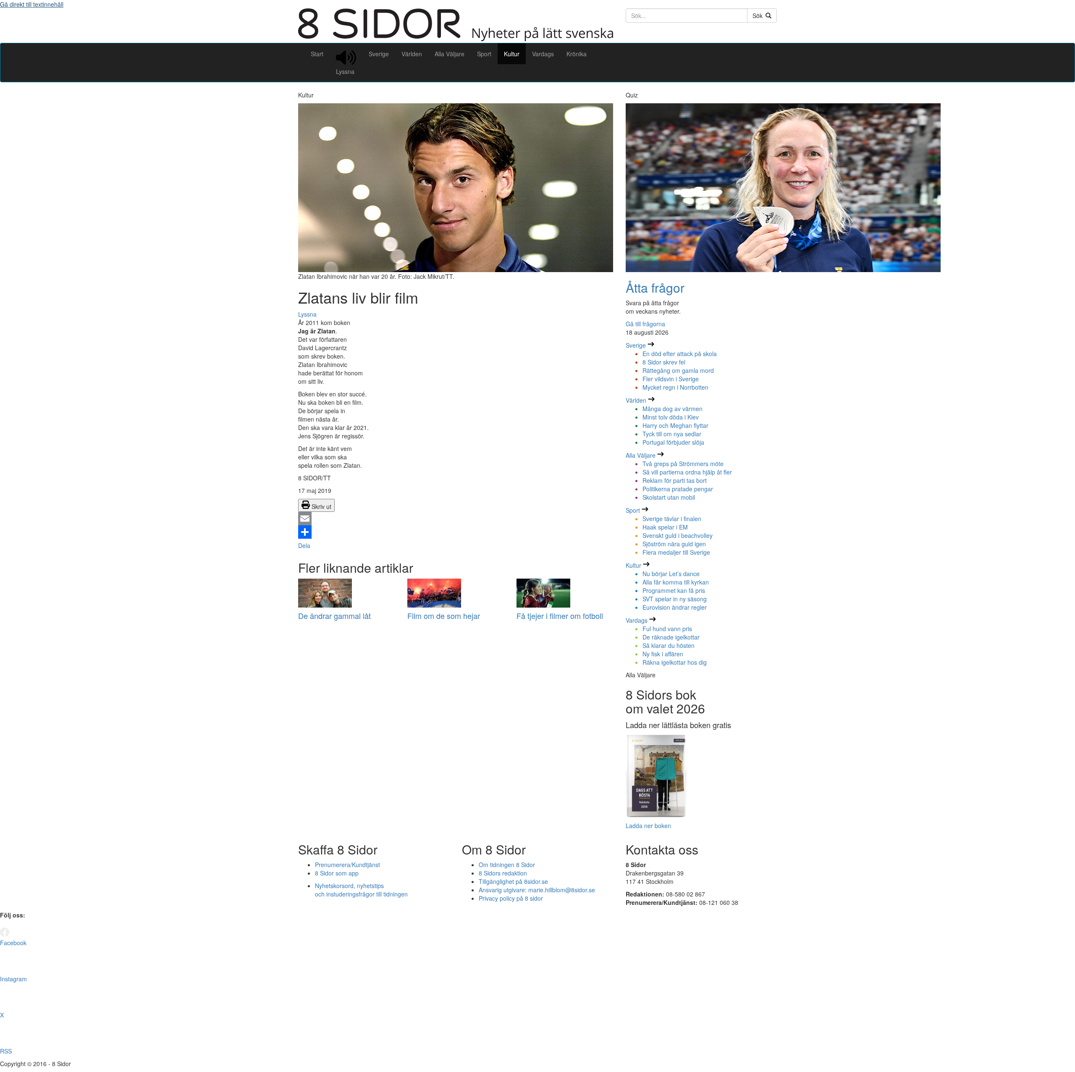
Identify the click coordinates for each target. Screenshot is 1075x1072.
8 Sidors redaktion (503, 873)
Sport (484, 54)
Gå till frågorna (645, 324)
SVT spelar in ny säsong (674, 599)
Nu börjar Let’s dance (671, 573)
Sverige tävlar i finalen (671, 518)
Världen (411, 54)
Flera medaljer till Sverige (676, 552)
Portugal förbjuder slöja (673, 442)
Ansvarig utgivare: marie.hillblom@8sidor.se (537, 890)
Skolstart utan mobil (668, 497)
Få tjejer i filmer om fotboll (560, 615)
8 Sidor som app (337, 873)
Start (317, 54)
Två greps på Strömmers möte (683, 463)
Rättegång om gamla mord (678, 370)
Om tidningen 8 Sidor (507, 864)
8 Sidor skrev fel (663, 362)
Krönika (576, 54)
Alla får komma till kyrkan (675, 582)
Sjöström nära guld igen (674, 544)
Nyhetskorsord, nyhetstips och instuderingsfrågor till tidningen (361, 889)
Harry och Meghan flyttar (675, 425)
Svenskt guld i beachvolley (677, 535)
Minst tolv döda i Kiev (670, 417)
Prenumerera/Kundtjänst (347, 864)
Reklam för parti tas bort (674, 480)
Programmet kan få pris (673, 590)
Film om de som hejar (443, 615)
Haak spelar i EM (665, 527)
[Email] (455, 518)
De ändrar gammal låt (334, 615)
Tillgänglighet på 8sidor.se (513, 881)
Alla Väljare (449, 54)
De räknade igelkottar (671, 637)
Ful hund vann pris (667, 628)
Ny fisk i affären (662, 654)
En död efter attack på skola (679, 353)
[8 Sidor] (455, 38)
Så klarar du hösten (668, 645)
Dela (304, 545)
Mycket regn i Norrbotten (675, 387)
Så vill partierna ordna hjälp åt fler (687, 472)
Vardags (543, 54)
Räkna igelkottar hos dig (674, 662)
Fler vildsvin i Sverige (670, 379)
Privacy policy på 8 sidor (511, 898)
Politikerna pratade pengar (677, 489)
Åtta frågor (655, 287)
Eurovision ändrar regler (674, 607)
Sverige (379, 54)
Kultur (511, 54)
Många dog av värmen (672, 408)
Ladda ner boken (648, 825)
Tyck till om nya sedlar (671, 434)
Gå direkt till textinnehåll (31, 4)
